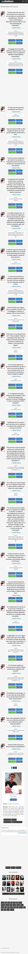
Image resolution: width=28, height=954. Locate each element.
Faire (14, 902)
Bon (17, 907)
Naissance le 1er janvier (17, 822)
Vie (17, 902)
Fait (6, 902)
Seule (8, 909)
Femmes (21, 907)
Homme (7, 905)
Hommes (3, 905)
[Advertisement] (14, 91)
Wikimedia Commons (13, 794)
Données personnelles (10, 952)
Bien (9, 902)
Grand (2, 907)
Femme (18, 905)
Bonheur (12, 909)
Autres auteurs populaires (13, 893)
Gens (11, 905)
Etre (11, 902)
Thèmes (19, 867)
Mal (24, 907)
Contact (17, 952)
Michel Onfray (17, 28)
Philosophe (14, 819)
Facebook (3, 952)
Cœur (11, 907)
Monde (20, 902)
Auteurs (8, 867)
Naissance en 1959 (7, 822)
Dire (8, 907)
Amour (2, 902)
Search (13, 867)
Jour (2, 909)
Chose (22, 905)
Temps (14, 905)
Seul (5, 907)
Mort (5, 909)
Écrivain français (7, 819)
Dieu (14, 907)
